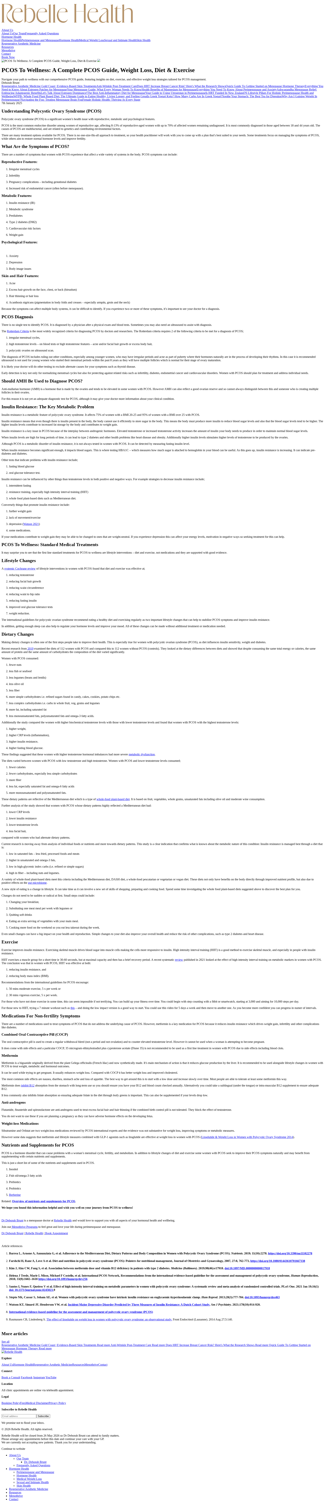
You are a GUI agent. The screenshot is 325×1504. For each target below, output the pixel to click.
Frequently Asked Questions (42, 33)
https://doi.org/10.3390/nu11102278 (290, 1253)
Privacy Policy (57, 1403)
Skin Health (143, 40)
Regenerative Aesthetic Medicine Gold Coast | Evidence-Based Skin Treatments (49, 86)
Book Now (8, 57)
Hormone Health (11, 36)
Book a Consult (11, 1377)
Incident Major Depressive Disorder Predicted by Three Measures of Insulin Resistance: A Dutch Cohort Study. (139, 1304)
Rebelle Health (63, 1220)
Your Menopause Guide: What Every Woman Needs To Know (104, 89)
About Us (7, 30)
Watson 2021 (31, 524)
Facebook (27, 1377)
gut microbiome (37, 882)
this (73, 1008)
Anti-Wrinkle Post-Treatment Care (116, 86)
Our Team (19, 33)
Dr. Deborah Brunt (35, 1462)
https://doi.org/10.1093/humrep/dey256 (62, 1279)
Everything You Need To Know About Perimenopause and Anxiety (237, 89)
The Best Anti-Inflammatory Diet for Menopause (116, 92)
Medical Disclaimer (37, 1403)
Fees (23, 1403)
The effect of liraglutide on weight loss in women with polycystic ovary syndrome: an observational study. (109, 1319)
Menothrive (8, 50)
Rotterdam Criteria (18, 331)
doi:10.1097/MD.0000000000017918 (247, 1268)
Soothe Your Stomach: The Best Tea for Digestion (252, 96)
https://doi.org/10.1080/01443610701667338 (277, 1260)
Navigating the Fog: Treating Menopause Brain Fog (51, 99)
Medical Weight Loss (91, 40)
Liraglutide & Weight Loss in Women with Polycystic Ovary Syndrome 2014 (247, 1137)
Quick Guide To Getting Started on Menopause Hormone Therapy (265, 86)
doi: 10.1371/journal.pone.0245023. (31, 1289)
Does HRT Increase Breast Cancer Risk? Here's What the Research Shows (181, 86)
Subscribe (43, 1416)
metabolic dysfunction (142, 754)
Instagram (39, 1377)
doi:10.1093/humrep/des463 (262, 1297)
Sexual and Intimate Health (120, 40)
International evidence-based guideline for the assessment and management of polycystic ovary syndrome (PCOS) (81, 1312)
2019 (30, 648)
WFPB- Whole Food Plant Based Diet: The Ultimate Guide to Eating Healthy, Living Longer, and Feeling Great (80, 96)
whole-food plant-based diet (113, 799)
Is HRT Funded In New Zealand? (226, 92)
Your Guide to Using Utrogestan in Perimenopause (175, 92)
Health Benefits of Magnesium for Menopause (169, 89)
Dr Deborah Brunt (12, 1220)
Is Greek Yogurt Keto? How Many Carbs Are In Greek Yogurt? (184, 96)
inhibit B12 (27, 1085)
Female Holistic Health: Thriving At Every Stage (111, 99)
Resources (8, 47)
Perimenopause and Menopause (40, 40)
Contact (6, 53)
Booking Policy (11, 1403)
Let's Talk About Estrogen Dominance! (64, 92)
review (179, 959)
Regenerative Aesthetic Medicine (21, 43)
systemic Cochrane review (20, 568)
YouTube (51, 1377)
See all (5, 1341)
